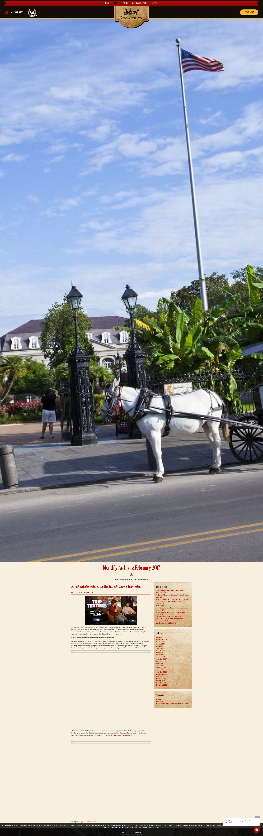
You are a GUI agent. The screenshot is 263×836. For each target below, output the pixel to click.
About (115, 3)
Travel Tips (159, 701)
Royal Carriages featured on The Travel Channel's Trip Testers (106, 586)
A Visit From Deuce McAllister (166, 623)
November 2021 (161, 639)
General (158, 699)
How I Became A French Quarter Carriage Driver (172, 703)
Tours (125, 3)
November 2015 (161, 685)
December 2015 (161, 683)
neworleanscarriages (124, 735)
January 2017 (160, 670)
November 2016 (161, 674)
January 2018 (160, 657)
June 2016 (159, 676)
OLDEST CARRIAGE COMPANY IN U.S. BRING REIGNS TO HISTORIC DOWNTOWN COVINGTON (172, 601)
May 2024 (159, 637)
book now (249, 12)
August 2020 (160, 644)
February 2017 (161, 668)
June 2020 (159, 646)
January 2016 (160, 681)
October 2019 (160, 650)
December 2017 (161, 659)
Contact (155, 3)
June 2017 (159, 663)
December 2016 (161, 672)
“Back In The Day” (162, 621)
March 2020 (160, 648)
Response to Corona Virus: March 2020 (169, 616)
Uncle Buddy (160, 606)
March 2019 (160, 655)
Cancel (138, 832)
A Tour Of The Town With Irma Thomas (169, 619)
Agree (124, 832)
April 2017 (159, 665)
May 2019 (159, 652)
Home (107, 3)
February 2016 (161, 678)
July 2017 (159, 661)
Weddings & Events (139, 3)
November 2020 (161, 642)
